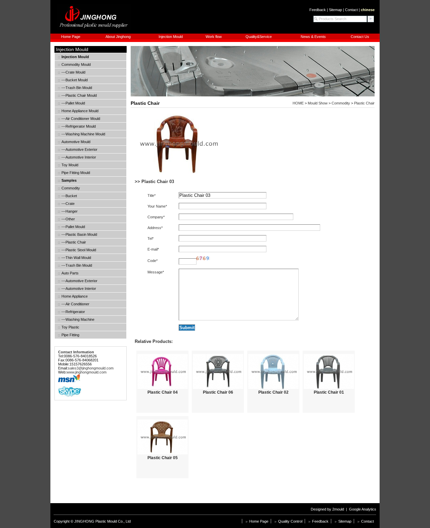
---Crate (68, 204)
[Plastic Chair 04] (162, 371)
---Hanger (69, 211)
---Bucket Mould (74, 80)
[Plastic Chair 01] (329, 371)
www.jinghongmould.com (86, 372)
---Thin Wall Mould (76, 258)
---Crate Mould (73, 72)
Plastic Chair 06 (218, 392)
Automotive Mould (75, 142)
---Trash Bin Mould (76, 88)
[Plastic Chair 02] (273, 371)
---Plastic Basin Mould (79, 234)
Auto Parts (70, 273)
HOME (298, 103)
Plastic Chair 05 (162, 457)
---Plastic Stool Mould (78, 250)
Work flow (214, 37)
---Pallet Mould (73, 103)
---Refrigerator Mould (78, 126)
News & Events (313, 37)
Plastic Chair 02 (273, 392)
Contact (351, 10)
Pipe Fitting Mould (75, 173)
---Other (68, 219)
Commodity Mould (76, 64)
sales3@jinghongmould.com (91, 368)
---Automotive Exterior (79, 149)
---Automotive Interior (78, 157)
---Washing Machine (77, 319)
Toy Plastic (70, 327)
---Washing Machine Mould (83, 134)
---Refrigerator (73, 312)
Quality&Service (259, 37)
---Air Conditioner (75, 304)
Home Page (70, 37)
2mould (338, 509)
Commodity (70, 188)
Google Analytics (362, 509)
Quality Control (290, 521)
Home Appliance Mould (79, 111)
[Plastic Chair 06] (218, 371)
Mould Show (318, 103)
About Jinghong (118, 37)
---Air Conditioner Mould (80, 119)
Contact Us (360, 37)
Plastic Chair (145, 103)
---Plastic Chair (73, 242)
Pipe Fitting (70, 335)
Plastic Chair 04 (162, 392)
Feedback (317, 10)
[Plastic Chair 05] (162, 437)
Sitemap (335, 10)
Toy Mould (69, 165)
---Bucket (69, 196)
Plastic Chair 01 (329, 392)
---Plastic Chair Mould (79, 95)
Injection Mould (171, 37)
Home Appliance (74, 296)
